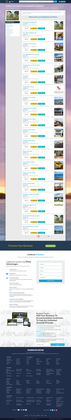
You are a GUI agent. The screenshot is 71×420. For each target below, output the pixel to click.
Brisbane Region (9, 373)
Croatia (28, 361)
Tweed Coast (58, 374)
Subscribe (17, 362)
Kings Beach (28, 391)
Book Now (34, 28)
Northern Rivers (28, 370)
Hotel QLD (8, 401)
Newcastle (38, 381)
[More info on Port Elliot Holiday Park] (58, 36)
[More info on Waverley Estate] (58, 154)
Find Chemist (38, 400)
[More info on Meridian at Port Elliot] (58, 100)
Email (27, 28)
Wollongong (58, 381)
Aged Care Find (48, 400)
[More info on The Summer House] (58, 89)
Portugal (47, 362)
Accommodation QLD (59, 403)
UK (29, 415)
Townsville (28, 383)
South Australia (38, 370)
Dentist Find (48, 401)
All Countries (29, 358)
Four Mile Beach (38, 392)
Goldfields (18, 375)
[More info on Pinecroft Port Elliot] (58, 165)
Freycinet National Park (60, 392)
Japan (28, 363)
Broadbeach (18, 390)
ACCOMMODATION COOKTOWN (35, 350)
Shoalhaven (58, 373)
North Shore (9, 34)
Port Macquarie (48, 383)
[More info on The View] (58, 79)
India (57, 361)
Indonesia (38, 363)
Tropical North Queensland (38, 374)
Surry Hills (48, 392)
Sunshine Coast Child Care (59, 402)
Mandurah (38, 383)
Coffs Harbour (18, 384)
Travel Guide (8, 397)
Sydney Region (58, 369)
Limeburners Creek (10, 32)
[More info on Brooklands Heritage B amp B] (58, 218)
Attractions (38, 403)
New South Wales (19, 369)
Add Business (63, 1)
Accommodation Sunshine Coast (59, 406)
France (45, 415)
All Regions (8, 369)
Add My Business (50, 246)
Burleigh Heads (18, 392)
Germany (38, 415)
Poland (37, 362)
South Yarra (28, 392)
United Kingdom (39, 361)
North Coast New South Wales (10, 371)
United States (48, 358)
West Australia (18, 370)
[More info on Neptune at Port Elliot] (58, 175)
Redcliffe (17, 383)
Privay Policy (18, 363)
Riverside (8, 35)
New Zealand (58, 358)
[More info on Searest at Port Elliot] (58, 186)
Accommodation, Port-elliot (14, 8)
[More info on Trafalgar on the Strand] (58, 46)
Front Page (18, 361)
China (42, 415)
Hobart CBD (48, 390)
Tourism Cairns (58, 398)
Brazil (47, 361)
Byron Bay (8, 383)
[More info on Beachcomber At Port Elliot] (58, 229)
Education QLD (38, 401)
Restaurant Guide (9, 400)
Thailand (47, 363)
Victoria (27, 369)
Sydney (17, 380)
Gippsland (48, 374)
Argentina (57, 363)
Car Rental (58, 400)
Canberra (17, 381)
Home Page (8, 358)
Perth (37, 380)
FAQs (7, 363)
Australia (37, 358)
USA (32, 415)
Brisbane (57, 380)
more (48, 236)
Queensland (38, 369)
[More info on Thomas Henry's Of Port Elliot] (58, 68)
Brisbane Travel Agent (20, 397)
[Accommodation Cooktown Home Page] (59, 1)
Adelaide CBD (8, 390)
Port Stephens (28, 373)
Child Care (8, 403)
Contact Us (18, 358)
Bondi (57, 390)
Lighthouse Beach (10, 25)
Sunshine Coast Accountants (48, 404)
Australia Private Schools (30, 401)
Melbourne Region (49, 369)
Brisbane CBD (38, 390)
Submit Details (50, 280)
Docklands (8, 392)
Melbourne (28, 380)
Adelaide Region (9, 375)
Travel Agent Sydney (59, 397)
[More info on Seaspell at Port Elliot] (58, 143)
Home (7, 8)
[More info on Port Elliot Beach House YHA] (58, 57)
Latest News (9, 362)
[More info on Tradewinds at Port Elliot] (58, 111)
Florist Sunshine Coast (20, 401)
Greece (28, 362)
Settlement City (9, 26)
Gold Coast (48, 380)
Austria (57, 362)
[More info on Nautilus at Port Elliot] (58, 132)
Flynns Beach (9, 23)
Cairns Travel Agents (39, 397)
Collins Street (18, 391)
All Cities (7, 380)
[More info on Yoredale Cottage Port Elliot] (58, 197)
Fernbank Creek (9, 31)
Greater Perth (18, 373)
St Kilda (7, 391)
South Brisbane (38, 391)
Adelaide (7, 381)
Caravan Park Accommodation (19, 404)
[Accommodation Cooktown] (11, 2)
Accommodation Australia (30, 400)
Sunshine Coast (58, 370)
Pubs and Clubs (18, 400)
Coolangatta (48, 391)
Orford (8, 28)
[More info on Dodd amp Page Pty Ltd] (58, 208)
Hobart (57, 383)
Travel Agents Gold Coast (49, 398)
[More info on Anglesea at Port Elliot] (58, 122)
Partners (8, 361)
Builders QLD (28, 403)
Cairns (47, 381)
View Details (41, 28)
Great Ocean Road (29, 375)
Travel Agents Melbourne (30, 397)
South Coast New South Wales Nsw (50, 371)
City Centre (58, 391)
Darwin (27, 381)
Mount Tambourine (9, 384)
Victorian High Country (50, 373)
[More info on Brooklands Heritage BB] (58, 25)
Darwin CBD (28, 390)
